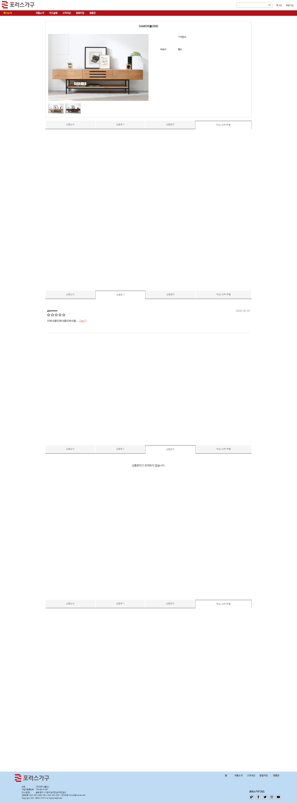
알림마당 (80, 13)
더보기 (82, 321)
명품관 (92, 13)
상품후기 (120, 124)
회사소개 (7, 13)
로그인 (279, 5)
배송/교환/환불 (223, 125)
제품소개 (40, 13)
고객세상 (67, 13)
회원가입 (290, 5)
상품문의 (170, 124)
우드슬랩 (53, 13)
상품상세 (70, 124)
